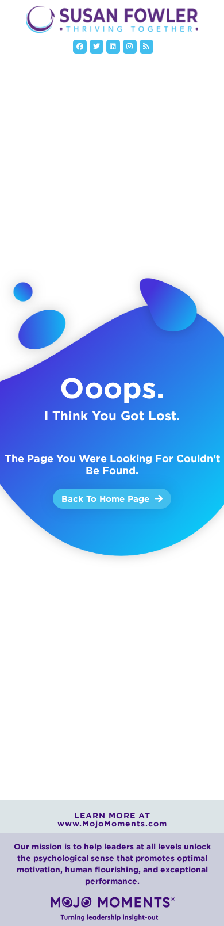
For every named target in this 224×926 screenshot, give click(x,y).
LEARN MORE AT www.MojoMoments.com (112, 819)
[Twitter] (96, 47)
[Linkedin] (113, 47)
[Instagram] (130, 47)
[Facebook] (80, 47)
